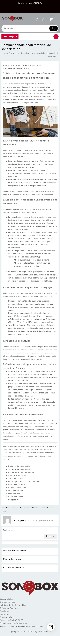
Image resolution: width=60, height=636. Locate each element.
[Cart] (52, 19)
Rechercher (8, 530)
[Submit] (53, 28)
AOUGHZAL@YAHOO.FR (13, 65)
